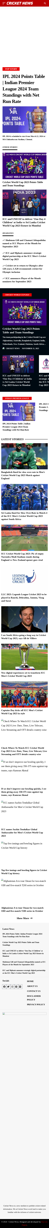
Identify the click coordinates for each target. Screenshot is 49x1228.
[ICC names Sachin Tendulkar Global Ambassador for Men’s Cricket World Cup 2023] (24, 813)
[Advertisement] (24, 33)
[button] (5, 3)
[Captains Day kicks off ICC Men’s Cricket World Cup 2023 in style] (24, 694)
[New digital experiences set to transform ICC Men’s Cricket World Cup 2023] (24, 657)
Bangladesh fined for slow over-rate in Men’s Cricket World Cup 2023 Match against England (23, 475)
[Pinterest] (16, 986)
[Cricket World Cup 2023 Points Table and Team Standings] (24, 166)
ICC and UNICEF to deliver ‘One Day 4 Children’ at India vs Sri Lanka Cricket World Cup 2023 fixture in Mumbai (24, 222)
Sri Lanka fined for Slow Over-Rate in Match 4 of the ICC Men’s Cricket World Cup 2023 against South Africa (24, 516)
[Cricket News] (20, 3)
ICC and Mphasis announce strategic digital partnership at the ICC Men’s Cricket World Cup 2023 (24, 256)
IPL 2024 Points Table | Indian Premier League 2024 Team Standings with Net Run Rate (24, 89)
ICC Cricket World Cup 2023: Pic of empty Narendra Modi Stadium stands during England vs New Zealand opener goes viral (22, 556)
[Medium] (20, 986)
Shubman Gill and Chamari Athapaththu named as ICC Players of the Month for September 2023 (24, 243)
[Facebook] (4, 986)
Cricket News (13, 348)
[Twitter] (8, 986)
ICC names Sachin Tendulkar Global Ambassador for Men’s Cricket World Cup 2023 (22, 832)
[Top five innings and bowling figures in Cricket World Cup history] (24, 854)
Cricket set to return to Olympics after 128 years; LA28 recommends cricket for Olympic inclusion (23, 268)
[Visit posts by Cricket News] (4, 348)
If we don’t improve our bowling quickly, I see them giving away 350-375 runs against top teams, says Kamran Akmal (23, 791)
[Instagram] (12, 986)
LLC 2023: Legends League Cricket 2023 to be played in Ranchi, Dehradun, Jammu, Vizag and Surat (24, 597)
